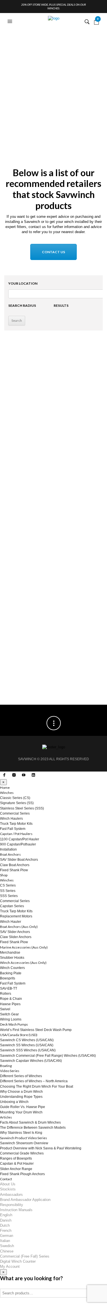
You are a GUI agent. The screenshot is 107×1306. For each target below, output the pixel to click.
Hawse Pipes (10, 1004)
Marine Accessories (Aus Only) (24, 947)
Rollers (5, 994)
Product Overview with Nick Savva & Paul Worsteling (40, 1148)
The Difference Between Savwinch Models (33, 1128)
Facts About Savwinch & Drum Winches (30, 1122)
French (5, 1230)
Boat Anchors (10, 854)
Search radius (22, 305)
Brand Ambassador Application (25, 1200)
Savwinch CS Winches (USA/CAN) (27, 1040)
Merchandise (10, 953)
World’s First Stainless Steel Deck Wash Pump (36, 1030)
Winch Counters (12, 968)
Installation (8, 849)
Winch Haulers (11, 819)
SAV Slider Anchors (15, 932)
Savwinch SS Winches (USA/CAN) (26, 1045)
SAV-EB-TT (8, 988)
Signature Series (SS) (17, 803)
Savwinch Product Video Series (23, 1138)
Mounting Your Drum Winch (21, 1112)
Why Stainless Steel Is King (21, 1133)
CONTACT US (53, 252)
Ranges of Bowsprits (16, 1158)
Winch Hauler (10, 922)
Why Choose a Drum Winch (21, 1092)
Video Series (9, 1071)
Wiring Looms (10, 1019)
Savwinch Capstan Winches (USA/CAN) (31, 1061)
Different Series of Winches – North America (34, 1081)
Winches (7, 793)
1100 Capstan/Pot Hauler (19, 839)
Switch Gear (9, 1014)
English (6, 1215)
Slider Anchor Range (16, 1169)
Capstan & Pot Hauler (17, 1164)
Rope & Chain (11, 999)
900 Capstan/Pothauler (18, 844)
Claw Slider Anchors (15, 937)
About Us (7, 1184)
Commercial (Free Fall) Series (24, 1256)
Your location (22, 283)
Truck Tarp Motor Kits (16, 824)
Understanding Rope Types (21, 1097)
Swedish (7, 1246)
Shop (3, 875)
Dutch (5, 1225)
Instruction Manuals (16, 1210)
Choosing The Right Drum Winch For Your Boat (36, 1086)
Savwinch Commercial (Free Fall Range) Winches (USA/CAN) (48, 1056)
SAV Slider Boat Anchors (19, 860)
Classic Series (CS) (15, 798)
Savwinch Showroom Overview (24, 1143)
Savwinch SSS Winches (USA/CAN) (28, 1050)
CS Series (8, 885)
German (6, 1235)
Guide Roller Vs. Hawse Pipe (22, 1107)
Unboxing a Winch (14, 1102)
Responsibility (11, 1205)
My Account (10, 1266)
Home (5, 787)
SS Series (7, 891)
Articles (6, 1117)
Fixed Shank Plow (14, 870)
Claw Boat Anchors (14, 865)
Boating (6, 1066)
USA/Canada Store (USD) (18, 1035)
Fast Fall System (12, 829)
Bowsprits (7, 978)
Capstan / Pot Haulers (16, 834)
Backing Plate (10, 973)
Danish (5, 1220)
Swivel (5, 1009)
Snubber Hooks (12, 958)
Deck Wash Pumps (14, 1024)
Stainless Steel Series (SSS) (22, 808)
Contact (6, 1179)
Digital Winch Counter (18, 1261)
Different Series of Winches (21, 1076)
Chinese (6, 1251)
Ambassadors (11, 1194)
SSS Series (9, 896)
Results (61, 305)
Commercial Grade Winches (22, 1153)
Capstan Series (12, 906)
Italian (5, 1241)
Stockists (8, 1189)
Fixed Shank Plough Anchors (22, 1174)
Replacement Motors (16, 916)
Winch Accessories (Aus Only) (23, 962)
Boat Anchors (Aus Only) (19, 926)
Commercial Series (15, 813)
